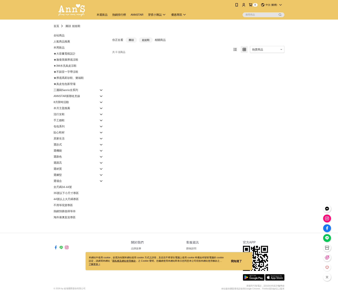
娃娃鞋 (76, 26)
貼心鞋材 (59, 132)
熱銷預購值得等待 (65, 211)
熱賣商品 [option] (257, 49)
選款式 (58, 144)
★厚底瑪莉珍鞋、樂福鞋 (69, 77)
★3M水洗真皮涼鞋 (65, 65)
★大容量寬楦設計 (65, 53)
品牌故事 (136, 248)
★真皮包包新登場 (65, 83)
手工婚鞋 (59, 120)
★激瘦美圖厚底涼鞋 (66, 59)
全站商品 (59, 35)
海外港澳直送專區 (65, 217)
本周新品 (59, 47)
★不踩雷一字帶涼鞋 (66, 71)
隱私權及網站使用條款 (124, 260)
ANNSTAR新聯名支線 (67, 96)
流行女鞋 (59, 114)
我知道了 (236, 261)
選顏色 (58, 156)
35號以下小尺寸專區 (66, 193)
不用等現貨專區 (63, 205)
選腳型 (58, 174)
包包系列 (59, 126)
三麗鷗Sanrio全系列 (66, 90)
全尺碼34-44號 (63, 187)
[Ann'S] (72, 10)
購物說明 (191, 248)
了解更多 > (94, 264)
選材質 (58, 168)
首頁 (56, 26)
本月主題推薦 (62, 108)
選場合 (58, 180)
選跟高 (58, 162)
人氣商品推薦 (62, 41)
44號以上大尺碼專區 (66, 199)
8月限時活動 (61, 102)
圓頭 (68, 26)
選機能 (58, 150)
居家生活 (59, 138)
